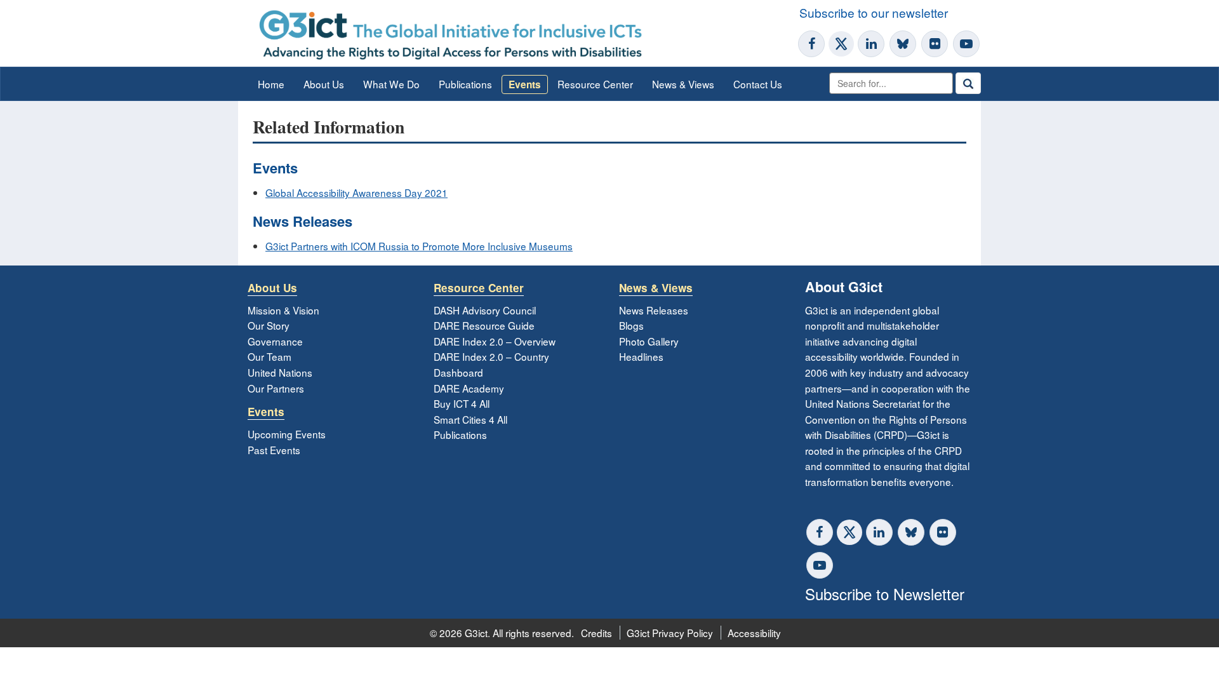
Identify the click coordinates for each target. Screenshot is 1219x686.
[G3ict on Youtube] (966, 44)
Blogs (631, 325)
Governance (275, 341)
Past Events (274, 450)
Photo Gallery (649, 341)
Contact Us (757, 84)
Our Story (269, 325)
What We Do (391, 84)
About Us (323, 84)
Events (525, 84)
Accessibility (754, 633)
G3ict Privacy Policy (670, 633)
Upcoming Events (287, 434)
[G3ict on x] (849, 532)
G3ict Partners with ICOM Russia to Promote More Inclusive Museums (419, 246)
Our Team (269, 356)
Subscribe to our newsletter (873, 12)
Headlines (641, 356)
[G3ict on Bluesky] (904, 44)
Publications (465, 84)
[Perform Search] (968, 83)
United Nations (280, 372)
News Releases (653, 310)
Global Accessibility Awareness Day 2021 (356, 192)
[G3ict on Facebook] (811, 44)
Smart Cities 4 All (470, 419)
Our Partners (276, 388)
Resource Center (595, 84)
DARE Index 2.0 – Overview (495, 341)
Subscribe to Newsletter (884, 593)
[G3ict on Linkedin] (871, 44)
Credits (596, 633)
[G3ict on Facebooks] (819, 532)
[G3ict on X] (841, 44)
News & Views (683, 84)
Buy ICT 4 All (462, 403)
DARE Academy (469, 388)
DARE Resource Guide (484, 325)
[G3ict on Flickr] (934, 44)
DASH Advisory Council (485, 310)
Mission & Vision (283, 310)
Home (271, 84)
